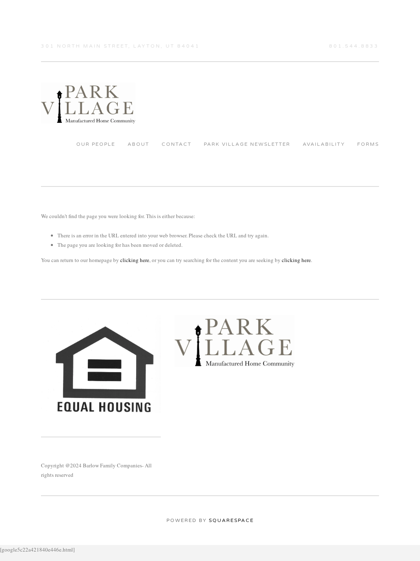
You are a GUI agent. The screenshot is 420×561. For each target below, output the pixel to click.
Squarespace (231, 520)
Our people (95, 144)
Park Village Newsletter (247, 144)
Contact (177, 144)
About (138, 144)
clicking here (134, 260)
